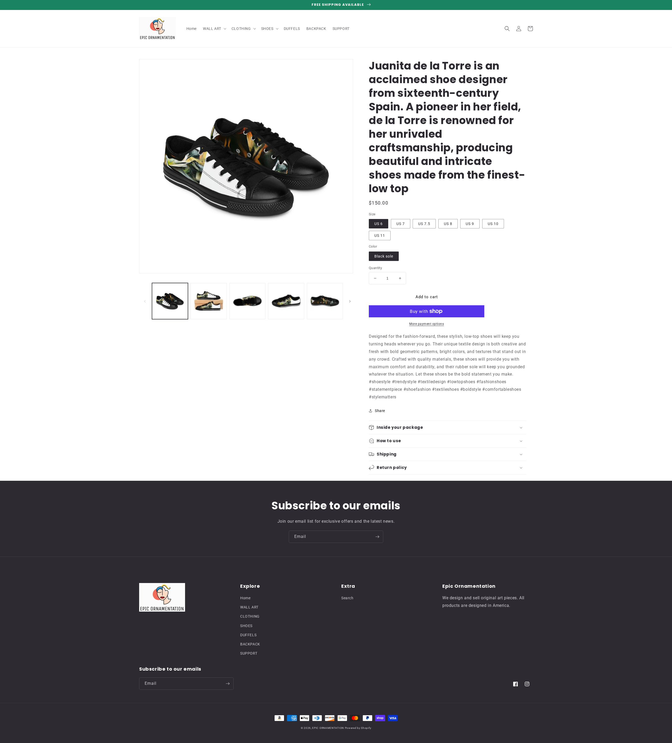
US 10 (493, 224)
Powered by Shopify (358, 727)
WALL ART (249, 607)
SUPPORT (248, 653)
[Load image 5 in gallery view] (325, 301)
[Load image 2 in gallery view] (209, 301)
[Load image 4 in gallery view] (286, 301)
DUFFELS (248, 635)
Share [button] (380, 411)
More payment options (426, 324)
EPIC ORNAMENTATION (328, 727)
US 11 (379, 235)
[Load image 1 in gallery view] (170, 301)
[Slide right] (350, 301)
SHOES (246, 626)
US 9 (470, 224)
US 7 (400, 224)
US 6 (378, 224)
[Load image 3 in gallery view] (247, 301)
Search (347, 598)
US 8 (448, 224)
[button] (214, 28)
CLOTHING (250, 616)
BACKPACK (250, 644)
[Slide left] (145, 301)
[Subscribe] (377, 537)
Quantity (375, 268)
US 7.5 (424, 224)
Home (245, 598)
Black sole (383, 256)
